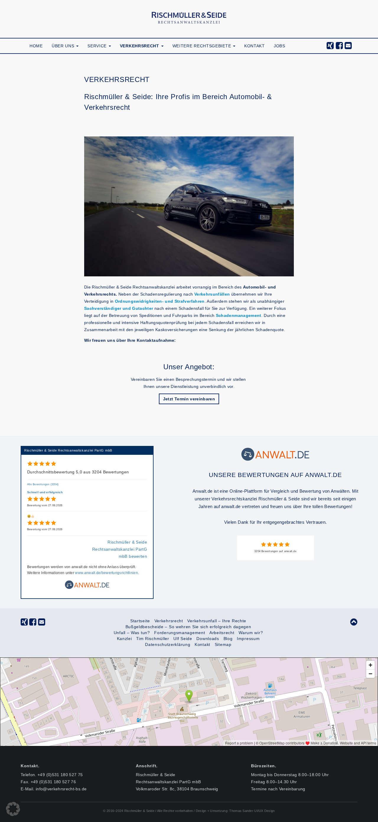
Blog (228, 638)
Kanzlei (124, 638)
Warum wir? (251, 632)
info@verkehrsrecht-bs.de (61, 788)
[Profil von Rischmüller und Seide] (275, 454)
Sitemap (223, 644)
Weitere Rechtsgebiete (202, 45)
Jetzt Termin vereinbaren (189, 399)
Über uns (64, 45)
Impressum (248, 638)
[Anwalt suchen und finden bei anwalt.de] (87, 587)
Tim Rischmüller (152, 638)
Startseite (140, 620)
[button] (13, 809)
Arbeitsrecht (221, 632)
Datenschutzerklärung (167, 644)
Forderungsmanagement (179, 632)
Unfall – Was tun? (132, 632)
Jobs (279, 45)
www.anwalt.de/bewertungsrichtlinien (106, 573)
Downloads (207, 638)
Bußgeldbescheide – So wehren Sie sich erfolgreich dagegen (188, 626)
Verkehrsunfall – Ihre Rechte (216, 620)
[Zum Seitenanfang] (353, 623)
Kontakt (254, 45)
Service (97, 45)
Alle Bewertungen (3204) (42, 484)
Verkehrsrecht (140, 45)
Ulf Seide (182, 638)
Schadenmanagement (238, 315)
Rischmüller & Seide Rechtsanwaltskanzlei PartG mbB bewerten (119, 549)
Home (36, 45)
